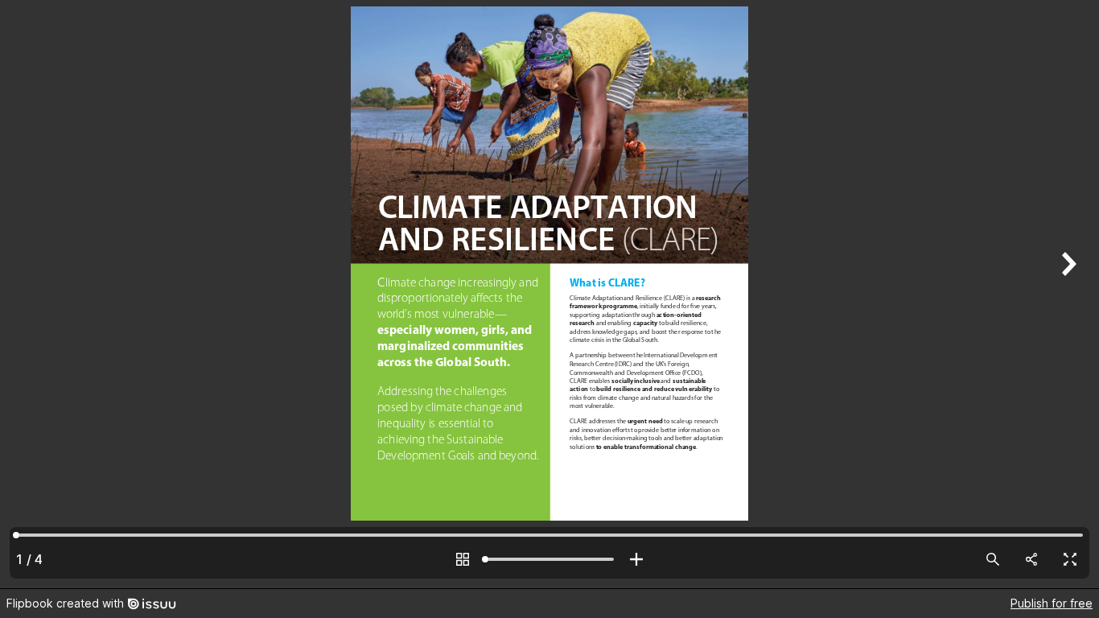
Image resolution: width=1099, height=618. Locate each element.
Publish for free (1052, 603)
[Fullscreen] (1070, 559)
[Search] (993, 559)
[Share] (1031, 559)
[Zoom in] (636, 559)
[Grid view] (463, 559)
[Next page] (1067, 294)
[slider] (549, 559)
